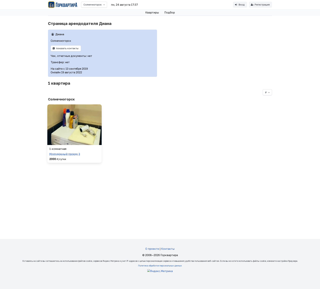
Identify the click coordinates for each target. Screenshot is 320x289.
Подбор (169, 12)
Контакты (168, 248)
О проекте (152, 248)
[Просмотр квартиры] (74, 124)
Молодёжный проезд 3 (64, 154)
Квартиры (152, 12)
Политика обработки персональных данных (160, 265)
